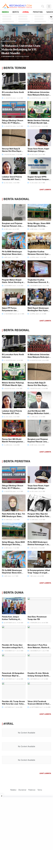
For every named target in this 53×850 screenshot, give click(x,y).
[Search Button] (42, 6)
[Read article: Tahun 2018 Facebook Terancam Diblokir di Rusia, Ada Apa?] (39, 690)
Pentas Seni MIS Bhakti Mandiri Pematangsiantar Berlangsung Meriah (12, 441)
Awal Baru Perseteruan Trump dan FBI (37, 617)
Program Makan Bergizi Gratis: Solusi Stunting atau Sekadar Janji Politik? (13, 282)
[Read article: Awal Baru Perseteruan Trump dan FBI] (39, 605)
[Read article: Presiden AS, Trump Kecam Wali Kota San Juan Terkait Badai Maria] (14, 690)
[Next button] (48, 42)
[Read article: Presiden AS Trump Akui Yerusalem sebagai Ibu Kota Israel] (14, 634)
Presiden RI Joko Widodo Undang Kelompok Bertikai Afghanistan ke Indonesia (39, 675)
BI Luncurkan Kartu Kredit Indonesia (13, 93)
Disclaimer (22, 790)
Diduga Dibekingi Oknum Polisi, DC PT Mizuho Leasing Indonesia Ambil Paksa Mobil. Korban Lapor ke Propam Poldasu (22, 47)
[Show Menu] (49, 6)
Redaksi (13, 790)
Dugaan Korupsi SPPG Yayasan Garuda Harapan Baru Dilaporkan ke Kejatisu (39, 179)
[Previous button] (5, 42)
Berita (15, 12)
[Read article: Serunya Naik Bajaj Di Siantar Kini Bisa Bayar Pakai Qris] (14, 137)
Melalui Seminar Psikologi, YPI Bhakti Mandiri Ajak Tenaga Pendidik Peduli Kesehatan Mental (39, 124)
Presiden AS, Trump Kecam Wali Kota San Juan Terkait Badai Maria (13, 704)
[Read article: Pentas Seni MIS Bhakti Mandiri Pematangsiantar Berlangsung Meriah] (14, 428)
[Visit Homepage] (17, 6)
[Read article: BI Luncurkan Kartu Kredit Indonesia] (14, 81)
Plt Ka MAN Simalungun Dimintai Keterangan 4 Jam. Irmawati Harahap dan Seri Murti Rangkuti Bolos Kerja (39, 546)
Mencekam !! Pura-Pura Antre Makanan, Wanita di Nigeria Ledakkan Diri (38, 647)
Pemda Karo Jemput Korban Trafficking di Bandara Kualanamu (11, 619)
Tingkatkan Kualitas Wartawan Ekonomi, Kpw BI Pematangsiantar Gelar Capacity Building (39, 255)
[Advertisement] (26, 823)
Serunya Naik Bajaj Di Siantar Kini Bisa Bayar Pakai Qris (11, 151)
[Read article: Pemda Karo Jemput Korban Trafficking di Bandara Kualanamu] (14, 605)
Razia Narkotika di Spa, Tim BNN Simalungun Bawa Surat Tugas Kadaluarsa (13, 516)
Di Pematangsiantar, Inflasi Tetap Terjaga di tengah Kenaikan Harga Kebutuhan (39, 572)
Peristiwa (38, 12)
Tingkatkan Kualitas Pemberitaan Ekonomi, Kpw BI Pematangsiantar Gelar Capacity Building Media (39, 283)
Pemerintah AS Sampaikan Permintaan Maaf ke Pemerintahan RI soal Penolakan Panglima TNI (13, 677)
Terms (39, 790)
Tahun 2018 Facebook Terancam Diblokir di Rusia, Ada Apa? (39, 704)
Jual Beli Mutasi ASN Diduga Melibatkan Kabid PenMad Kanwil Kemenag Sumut (38, 415)
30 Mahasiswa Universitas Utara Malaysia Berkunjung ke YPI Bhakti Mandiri (39, 94)
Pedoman (31, 790)
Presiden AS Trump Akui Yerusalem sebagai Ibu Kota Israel (13, 647)
